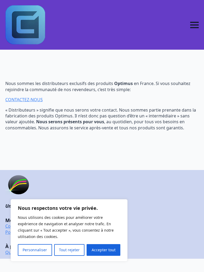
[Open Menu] (194, 25)
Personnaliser (35, 249)
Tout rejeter (69, 249)
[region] (69, 230)
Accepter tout (104, 249)
